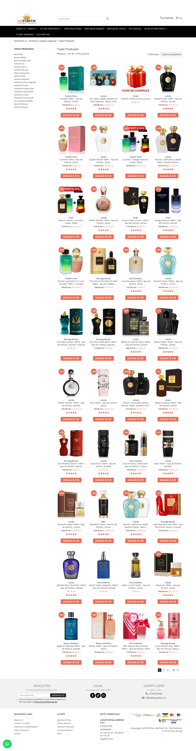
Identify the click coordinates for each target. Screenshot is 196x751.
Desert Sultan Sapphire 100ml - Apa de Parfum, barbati (103, 586)
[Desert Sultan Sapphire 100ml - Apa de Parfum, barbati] (103, 565)
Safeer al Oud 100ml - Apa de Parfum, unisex (136, 586)
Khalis (135, 96)
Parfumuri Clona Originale (25, 82)
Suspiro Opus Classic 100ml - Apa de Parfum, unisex (136, 221)
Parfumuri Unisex (21, 94)
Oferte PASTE (19, 76)
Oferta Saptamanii (22, 73)
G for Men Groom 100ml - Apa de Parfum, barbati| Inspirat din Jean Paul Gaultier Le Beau (71, 343)
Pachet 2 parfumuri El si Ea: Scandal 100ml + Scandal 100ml (71, 282)
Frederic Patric (71, 96)
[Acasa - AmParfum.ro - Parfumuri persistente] (28, 19)
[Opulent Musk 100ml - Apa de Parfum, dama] (103, 139)
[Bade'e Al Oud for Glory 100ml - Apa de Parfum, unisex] (135, 322)
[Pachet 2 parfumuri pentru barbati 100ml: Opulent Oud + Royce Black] (135, 382)
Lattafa (103, 96)
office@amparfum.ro (155, 697)
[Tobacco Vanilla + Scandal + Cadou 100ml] (71, 200)
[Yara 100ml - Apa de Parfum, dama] (103, 382)
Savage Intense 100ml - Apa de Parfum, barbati (168, 221)
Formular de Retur (65, 730)
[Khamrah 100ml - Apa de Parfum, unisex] (168, 565)
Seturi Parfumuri (21, 104)
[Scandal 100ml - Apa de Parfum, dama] (71, 139)
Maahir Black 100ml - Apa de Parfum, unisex (168, 343)
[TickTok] (98, 695)
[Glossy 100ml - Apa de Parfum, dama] (103, 626)
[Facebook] (92, 695)
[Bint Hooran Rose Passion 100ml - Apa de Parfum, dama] (135, 626)
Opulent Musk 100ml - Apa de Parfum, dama (103, 161)
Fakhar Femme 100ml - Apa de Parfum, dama (103, 221)
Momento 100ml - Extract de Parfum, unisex (103, 525)
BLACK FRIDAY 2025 (22, 60)
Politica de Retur (64, 723)
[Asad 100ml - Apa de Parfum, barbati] (168, 443)
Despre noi (18, 720)
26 (173, 670)
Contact (17, 733)
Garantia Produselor (65, 726)
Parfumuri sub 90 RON (23, 91)
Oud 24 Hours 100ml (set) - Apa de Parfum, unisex (136, 465)
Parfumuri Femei (21, 85)
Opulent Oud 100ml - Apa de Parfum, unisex (168, 100)
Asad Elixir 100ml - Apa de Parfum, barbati (103, 465)
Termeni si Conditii (22, 723)
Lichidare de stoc (21, 70)
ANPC (59, 733)
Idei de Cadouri (20, 67)
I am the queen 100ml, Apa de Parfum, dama (135, 282)
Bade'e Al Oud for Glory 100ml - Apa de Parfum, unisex (135, 343)
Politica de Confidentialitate (45, 702)
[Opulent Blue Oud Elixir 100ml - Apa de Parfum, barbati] (71, 565)
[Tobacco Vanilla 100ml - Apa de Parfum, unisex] (168, 382)
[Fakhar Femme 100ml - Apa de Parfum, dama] (103, 200)
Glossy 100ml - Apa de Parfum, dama (103, 647)
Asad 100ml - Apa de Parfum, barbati (168, 465)
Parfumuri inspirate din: (24, 88)
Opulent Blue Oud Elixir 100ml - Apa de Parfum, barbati (71, 586)
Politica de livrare (21, 730)
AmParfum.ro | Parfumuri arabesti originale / (36, 41)
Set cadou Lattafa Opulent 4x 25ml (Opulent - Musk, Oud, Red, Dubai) (103, 100)
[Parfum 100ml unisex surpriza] (135, 78)
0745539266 (155, 693)
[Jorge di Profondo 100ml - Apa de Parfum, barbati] (71, 626)
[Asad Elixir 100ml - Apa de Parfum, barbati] (103, 443)
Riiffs (103, 521)
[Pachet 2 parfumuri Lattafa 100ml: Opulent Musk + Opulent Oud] (168, 139)
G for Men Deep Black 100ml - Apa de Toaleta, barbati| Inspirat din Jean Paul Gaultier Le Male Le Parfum (103, 343)
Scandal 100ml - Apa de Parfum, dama (71, 161)
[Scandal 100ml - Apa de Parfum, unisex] (71, 78)
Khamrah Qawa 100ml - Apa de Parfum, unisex (71, 525)
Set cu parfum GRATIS (23, 101)
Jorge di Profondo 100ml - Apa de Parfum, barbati (71, 647)
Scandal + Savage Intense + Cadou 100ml (136, 161)
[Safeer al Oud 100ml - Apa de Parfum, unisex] (135, 565)
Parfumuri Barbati (21, 79)
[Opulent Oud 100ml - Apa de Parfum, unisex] (168, 78)
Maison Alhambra (71, 643)
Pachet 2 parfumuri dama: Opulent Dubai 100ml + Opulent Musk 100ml (135, 525)
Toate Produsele (66, 41)
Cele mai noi (19, 63)
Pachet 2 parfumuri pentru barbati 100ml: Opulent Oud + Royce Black (135, 404)
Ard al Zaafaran (135, 278)
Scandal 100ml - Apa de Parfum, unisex (71, 100)
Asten (168, 217)
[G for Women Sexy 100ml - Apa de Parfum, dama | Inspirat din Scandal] (168, 626)
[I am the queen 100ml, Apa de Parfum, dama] (135, 261)
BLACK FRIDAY (20, 57)
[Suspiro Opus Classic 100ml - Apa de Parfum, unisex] (135, 200)
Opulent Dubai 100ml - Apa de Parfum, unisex (168, 282)
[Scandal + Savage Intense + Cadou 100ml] (135, 139)
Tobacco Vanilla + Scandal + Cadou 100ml (71, 221)
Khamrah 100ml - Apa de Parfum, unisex (168, 586)
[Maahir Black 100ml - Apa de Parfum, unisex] (168, 322)
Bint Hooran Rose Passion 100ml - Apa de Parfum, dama (135, 647)
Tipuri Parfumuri (21, 107)
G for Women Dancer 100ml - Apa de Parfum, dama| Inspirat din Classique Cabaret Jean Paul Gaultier (71, 465)
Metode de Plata (64, 720)
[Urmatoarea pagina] (178, 670)
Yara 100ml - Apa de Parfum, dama (103, 404)
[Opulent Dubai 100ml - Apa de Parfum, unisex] (168, 261)
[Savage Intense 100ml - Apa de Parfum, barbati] (168, 200)
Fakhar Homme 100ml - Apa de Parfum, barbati (71, 404)
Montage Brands (103, 278)
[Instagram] (103, 695)
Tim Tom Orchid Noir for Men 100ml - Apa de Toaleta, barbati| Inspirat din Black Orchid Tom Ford (103, 282)
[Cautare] (107, 18)
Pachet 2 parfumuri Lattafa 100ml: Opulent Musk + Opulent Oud (168, 161)
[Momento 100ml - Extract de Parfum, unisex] (103, 504)
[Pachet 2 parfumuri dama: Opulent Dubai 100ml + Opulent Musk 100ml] (135, 504)
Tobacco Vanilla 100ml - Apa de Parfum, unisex (168, 404)
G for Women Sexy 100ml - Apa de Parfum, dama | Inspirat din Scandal (168, 647)
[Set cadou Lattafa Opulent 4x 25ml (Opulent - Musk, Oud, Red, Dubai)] (103, 78)
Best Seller (18, 54)
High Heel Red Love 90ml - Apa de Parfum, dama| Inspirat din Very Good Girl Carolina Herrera (168, 525)
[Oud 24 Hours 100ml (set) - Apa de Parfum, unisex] (135, 443)
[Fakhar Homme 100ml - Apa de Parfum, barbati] (71, 382)
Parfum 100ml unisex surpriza (135, 98)
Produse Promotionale (23, 97)
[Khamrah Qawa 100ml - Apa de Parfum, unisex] (71, 504)
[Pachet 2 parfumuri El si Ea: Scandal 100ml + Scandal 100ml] (71, 261)
